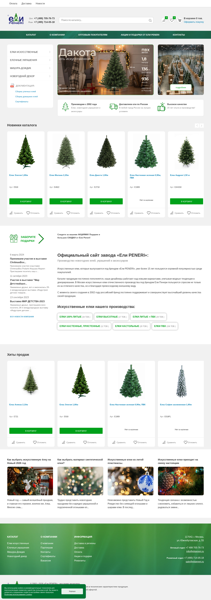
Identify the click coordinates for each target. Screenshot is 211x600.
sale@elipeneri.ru (195, 561)
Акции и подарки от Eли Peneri (140, 35)
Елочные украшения (23, 60)
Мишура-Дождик (20, 68)
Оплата (13, 3)
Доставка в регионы (85, 543)
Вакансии (46, 560)
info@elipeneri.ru (195, 551)
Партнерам (47, 547)
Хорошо (72, 591)
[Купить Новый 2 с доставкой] (105, 70)
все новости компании (22, 316)
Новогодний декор (22, 76)
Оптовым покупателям (92, 35)
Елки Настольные (131, 326)
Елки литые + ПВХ (148, 317)
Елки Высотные (111, 317)
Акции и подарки (83, 556)
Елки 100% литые (75, 317)
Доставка (26, 3)
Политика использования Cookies (18, 595)
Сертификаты (21, 101)
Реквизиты (80, 560)
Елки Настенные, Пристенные (84, 326)
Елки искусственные (24, 52)
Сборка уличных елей (25, 91)
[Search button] (150, 20)
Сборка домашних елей (26, 96)
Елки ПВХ (165, 326)
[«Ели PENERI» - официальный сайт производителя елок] (15, 19)
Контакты (179, 35)
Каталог (31, 35)
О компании (57, 35)
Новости (40, 3)
